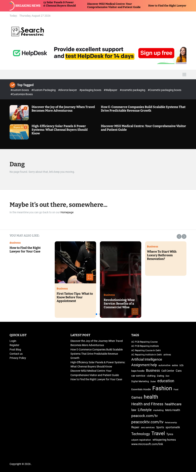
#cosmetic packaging (133, 90)
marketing (158, 410)
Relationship (28, 295)
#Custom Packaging (43, 90)
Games (136, 397)
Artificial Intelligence (146, 359)
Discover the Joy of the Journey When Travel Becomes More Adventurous (63, 108)
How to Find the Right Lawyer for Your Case (160, 5)
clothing (151, 375)
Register (14, 345)
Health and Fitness (165, 246)
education (165, 381)
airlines (167, 354)
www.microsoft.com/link (147, 444)
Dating (36, 291)
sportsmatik (173, 427)
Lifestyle (145, 410)
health (151, 397)
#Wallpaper (111, 90)
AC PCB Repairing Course (144, 342)
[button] (179, 236)
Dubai (153, 381)
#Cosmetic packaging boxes (164, 90)
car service (138, 375)
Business (26, 291)
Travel (182, 246)
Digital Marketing (140, 381)
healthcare (173, 404)
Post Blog (15, 349)
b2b (182, 365)
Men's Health (172, 410)
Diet (167, 376)
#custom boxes (20, 90)
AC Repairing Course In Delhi (146, 350)
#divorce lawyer (68, 90)
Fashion (162, 388)
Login (13, 340)
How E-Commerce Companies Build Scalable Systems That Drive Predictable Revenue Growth (143, 108)
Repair (135, 427)
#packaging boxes (90, 90)
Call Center (167, 370)
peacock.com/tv (144, 416)
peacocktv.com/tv (147, 422)
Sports (160, 427)
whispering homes (164, 439)
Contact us (16, 353)
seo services (148, 427)
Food (176, 389)
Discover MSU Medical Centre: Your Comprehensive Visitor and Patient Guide (97, 5)
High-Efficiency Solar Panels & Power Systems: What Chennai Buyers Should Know (60, 129)
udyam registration (141, 440)
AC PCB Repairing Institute (145, 346)
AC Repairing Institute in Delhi (146, 354)
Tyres (169, 434)
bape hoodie (138, 370)
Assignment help (144, 365)
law (133, 410)
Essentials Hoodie (141, 389)
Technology (118, 295)
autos (175, 365)
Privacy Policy (18, 357)
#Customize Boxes (22, 94)
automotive (164, 365)
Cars (179, 370)
